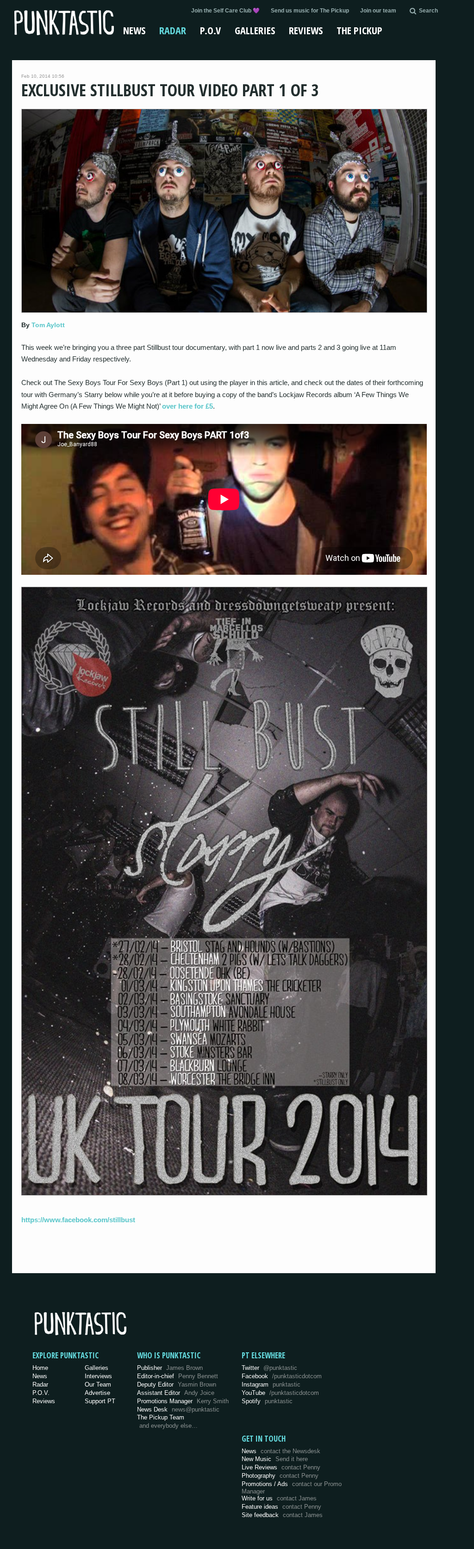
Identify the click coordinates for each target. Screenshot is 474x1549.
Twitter (269, 1367)
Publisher (170, 1367)
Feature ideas (281, 1506)
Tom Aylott (48, 325)
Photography (280, 1475)
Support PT (100, 1401)
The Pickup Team (160, 1417)
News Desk (178, 1409)
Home (40, 1367)
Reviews (306, 30)
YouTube (280, 1392)
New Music (275, 1459)
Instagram (271, 1384)
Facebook (282, 1376)
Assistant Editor (175, 1392)
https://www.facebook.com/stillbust (78, 1220)
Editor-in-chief (177, 1376)
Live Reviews (281, 1467)
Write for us (279, 1498)
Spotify (267, 1401)
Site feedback (282, 1515)
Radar (172, 30)
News (134, 30)
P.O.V (210, 30)
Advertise (97, 1392)
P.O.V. (41, 1392)
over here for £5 (187, 406)
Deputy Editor (176, 1384)
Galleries (255, 30)
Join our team (378, 10)
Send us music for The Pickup (310, 10)
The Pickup (359, 30)
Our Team (98, 1384)
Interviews (98, 1376)
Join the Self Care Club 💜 (225, 10)
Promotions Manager (183, 1401)
